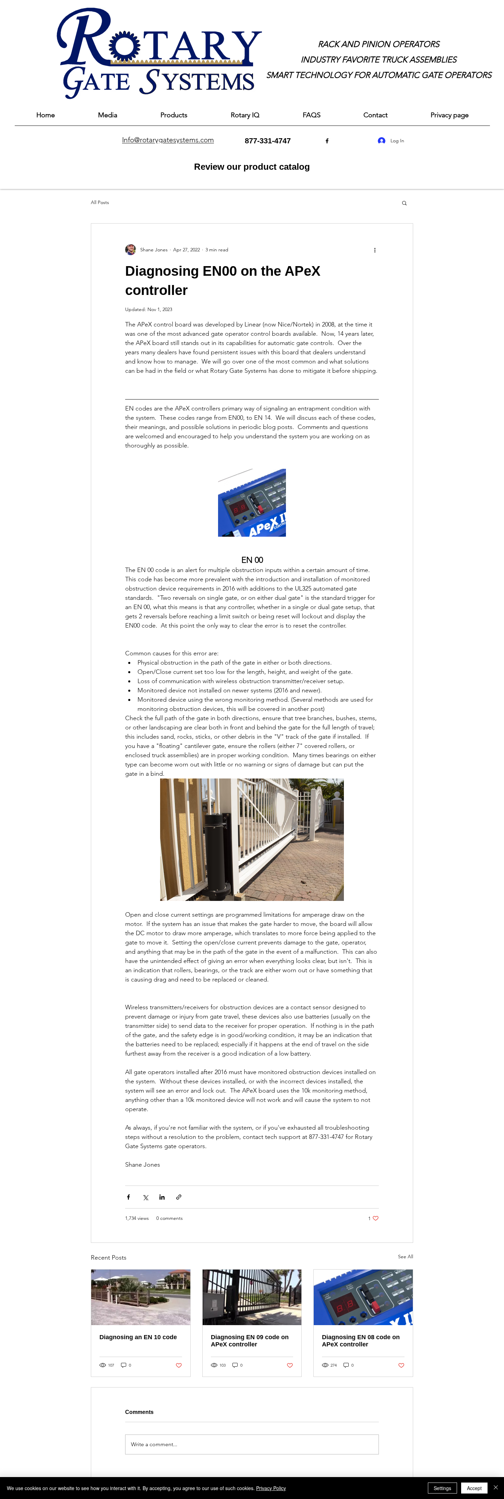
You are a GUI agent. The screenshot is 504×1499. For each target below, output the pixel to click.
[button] (404, 202)
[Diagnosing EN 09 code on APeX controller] (252, 1297)
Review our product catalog (252, 167)
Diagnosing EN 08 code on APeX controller (361, 1341)
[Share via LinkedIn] (162, 1197)
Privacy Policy (271, 1488)
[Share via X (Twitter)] (145, 1197)
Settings (442, 1488)
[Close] (496, 1488)
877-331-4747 (268, 140)
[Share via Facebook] (128, 1197)
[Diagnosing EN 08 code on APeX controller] (363, 1297)
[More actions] (375, 250)
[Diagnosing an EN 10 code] (140, 1297)
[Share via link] (179, 1197)
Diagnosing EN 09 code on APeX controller (250, 1341)
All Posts (100, 202)
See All (405, 1256)
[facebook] (327, 141)
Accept (474, 1488)
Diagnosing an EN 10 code (138, 1337)
